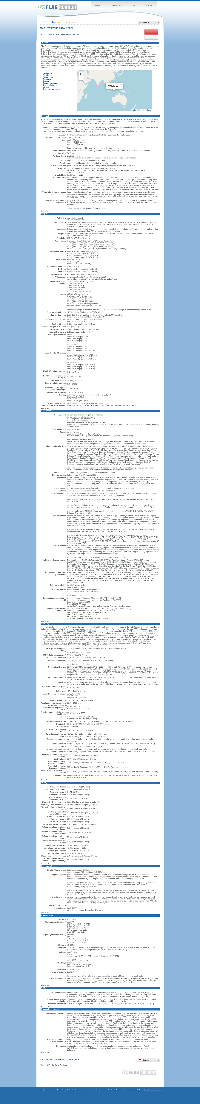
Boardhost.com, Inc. (75, 1090)
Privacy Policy (61, 1090)
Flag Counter (57, 7)
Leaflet (133, 110)
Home (98, 5)
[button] (121, 84)
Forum (149, 5)
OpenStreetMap (145, 110)
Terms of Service (50, 1090)
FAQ (134, 5)
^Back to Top (45, 211)
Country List (117, 5)
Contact (40, 1090)
